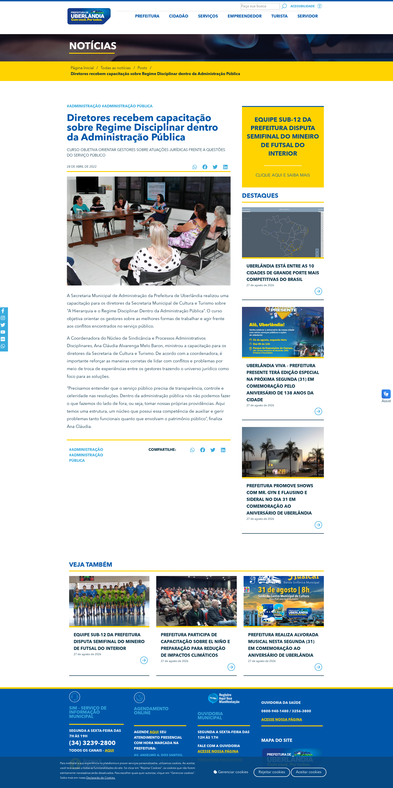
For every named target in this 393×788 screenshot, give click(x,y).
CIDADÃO (178, 16)
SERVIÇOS (208, 16)
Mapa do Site (276, 741)
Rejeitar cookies (272, 772)
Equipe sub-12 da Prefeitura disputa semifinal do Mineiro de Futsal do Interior (283, 137)
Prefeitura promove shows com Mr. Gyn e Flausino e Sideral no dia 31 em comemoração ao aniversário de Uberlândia (280, 499)
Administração (85, 106)
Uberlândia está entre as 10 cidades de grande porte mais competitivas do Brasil (283, 273)
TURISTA (279, 16)
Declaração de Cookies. (100, 778)
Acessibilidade (302, 6)
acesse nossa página (218, 751)
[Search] (284, 6)
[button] (195, 167)
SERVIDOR (307, 16)
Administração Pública (128, 106)
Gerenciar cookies (232, 772)
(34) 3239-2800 (92, 743)
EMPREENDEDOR (245, 16)
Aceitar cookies (308, 772)
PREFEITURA (147, 16)
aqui (109, 751)
